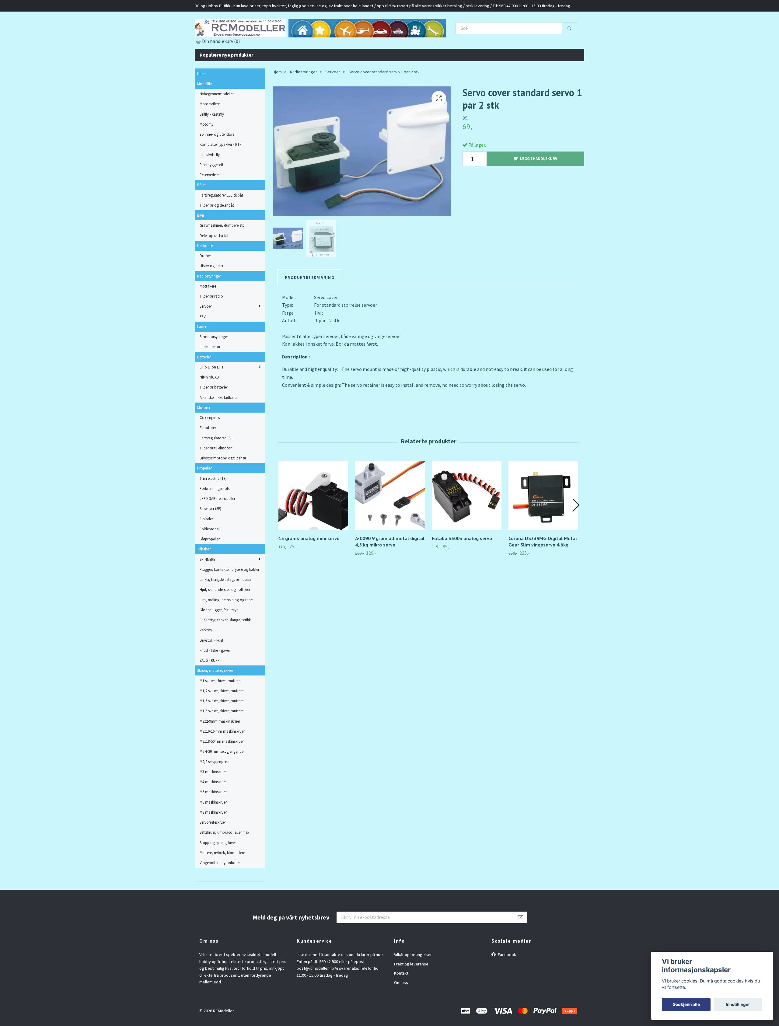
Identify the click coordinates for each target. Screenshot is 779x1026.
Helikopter (205, 272)
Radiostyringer (209, 302)
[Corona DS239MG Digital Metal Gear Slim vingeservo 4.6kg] (543, 522)
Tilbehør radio (211, 322)
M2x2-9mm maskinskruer (220, 747)
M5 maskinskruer (213, 818)
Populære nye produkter (226, 82)
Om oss (401, 1009)
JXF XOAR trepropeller (217, 525)
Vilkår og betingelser (413, 981)
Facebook (506, 981)
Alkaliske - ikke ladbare (218, 424)
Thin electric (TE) (213, 505)
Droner (205, 282)
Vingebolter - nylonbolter (220, 889)
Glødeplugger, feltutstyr (219, 636)
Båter (201, 211)
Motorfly (206, 150)
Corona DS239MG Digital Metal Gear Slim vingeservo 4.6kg (542, 568)
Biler (200, 241)
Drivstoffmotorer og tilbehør (223, 484)
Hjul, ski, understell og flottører (225, 616)
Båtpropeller (210, 565)
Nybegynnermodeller (217, 120)
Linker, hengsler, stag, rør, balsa (225, 606)
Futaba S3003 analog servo (462, 565)
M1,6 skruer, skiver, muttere (221, 737)
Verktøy (206, 656)
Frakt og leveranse (411, 990)
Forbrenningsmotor (216, 515)
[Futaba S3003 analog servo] (466, 522)
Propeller (204, 495)
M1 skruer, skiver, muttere (220, 707)
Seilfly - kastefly (212, 140)
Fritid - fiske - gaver (215, 677)
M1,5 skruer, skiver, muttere (221, 727)
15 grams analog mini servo (309, 565)
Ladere (202, 353)
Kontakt (401, 1000)
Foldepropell (210, 555)
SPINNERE (207, 586)
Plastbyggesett (211, 191)
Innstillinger (738, 1004)
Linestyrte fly (210, 181)
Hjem (201, 100)
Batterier (204, 383)
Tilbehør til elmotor (216, 474)
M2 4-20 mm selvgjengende (221, 778)
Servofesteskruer (213, 848)
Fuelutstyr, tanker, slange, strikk (225, 646)
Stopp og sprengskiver (218, 869)
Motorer (203, 434)
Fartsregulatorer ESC (216, 464)
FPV (203, 343)
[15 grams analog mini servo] (313, 522)
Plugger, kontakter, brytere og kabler (229, 596)
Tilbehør (204, 576)
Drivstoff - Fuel (211, 667)
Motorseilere (210, 130)
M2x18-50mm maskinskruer (222, 768)
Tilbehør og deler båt (217, 231)
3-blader (206, 545)
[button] (575, 532)
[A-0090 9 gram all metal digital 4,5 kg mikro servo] (390, 522)
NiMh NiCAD (209, 403)
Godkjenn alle (686, 1004)
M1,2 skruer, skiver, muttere (221, 717)
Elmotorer (208, 454)
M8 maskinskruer (213, 838)
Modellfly (204, 110)
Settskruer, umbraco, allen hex (224, 859)
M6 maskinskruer (213, 828)
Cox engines (210, 444)
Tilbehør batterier (214, 414)
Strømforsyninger (214, 363)
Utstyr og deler (211, 292)
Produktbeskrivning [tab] (309, 304)
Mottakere (208, 312)
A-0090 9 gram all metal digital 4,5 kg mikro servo (389, 568)
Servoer (206, 333)
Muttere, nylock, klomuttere (222, 879)
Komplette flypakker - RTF (220, 171)
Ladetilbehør (210, 373)
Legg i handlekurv (538, 185)
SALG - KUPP (210, 687)
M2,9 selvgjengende (215, 788)
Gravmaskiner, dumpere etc (222, 252)
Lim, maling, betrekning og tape (226, 626)
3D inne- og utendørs (217, 161)
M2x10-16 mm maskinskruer (222, 758)
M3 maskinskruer (213, 798)
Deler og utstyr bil (214, 262)
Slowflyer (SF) (210, 535)
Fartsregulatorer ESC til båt (221, 221)
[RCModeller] (301, 40)
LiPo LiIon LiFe (211, 393)
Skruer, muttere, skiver (215, 697)
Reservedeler (210, 201)
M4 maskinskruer (213, 808)
